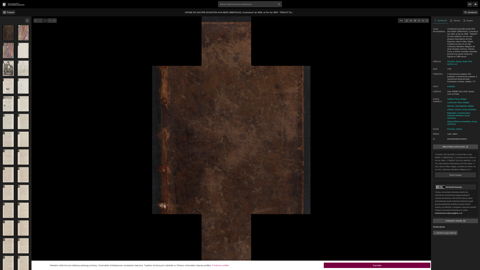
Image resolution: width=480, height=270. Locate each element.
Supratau (377, 265)
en (469, 4)
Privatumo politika (220, 265)
